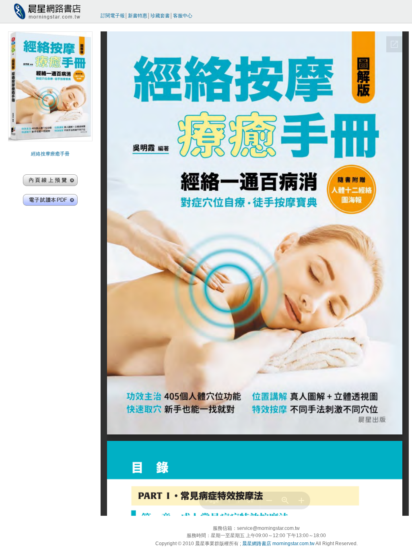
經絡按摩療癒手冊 (50, 154)
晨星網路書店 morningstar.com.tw (278, 543)
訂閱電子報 (113, 16)
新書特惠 (137, 16)
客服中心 (182, 16)
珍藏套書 (160, 16)
